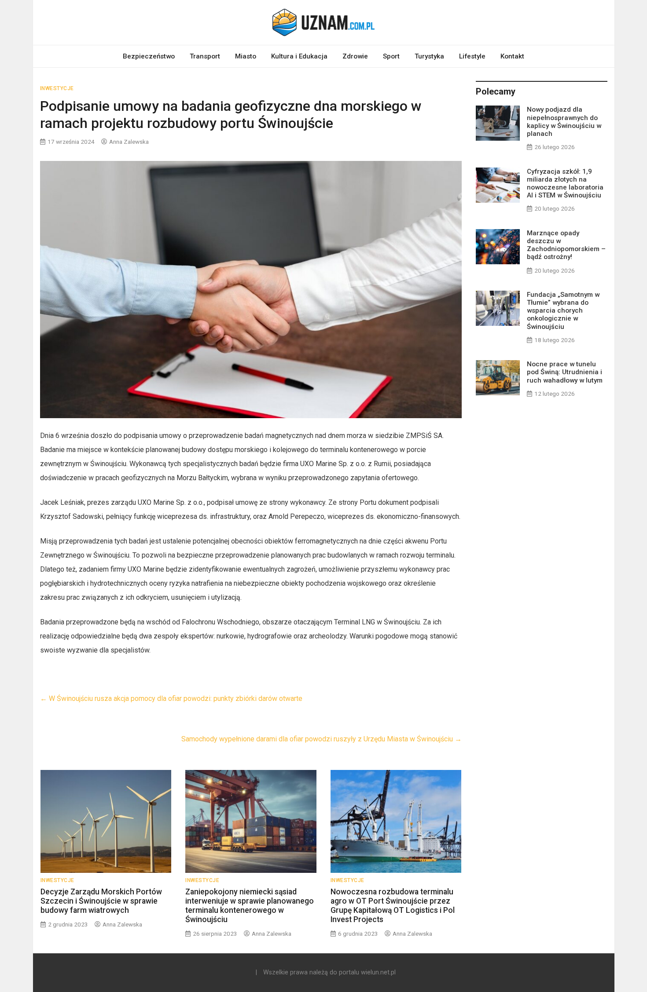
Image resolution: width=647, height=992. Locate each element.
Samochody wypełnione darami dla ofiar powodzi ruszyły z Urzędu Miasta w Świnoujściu (321, 739)
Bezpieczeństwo (149, 56)
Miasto (245, 56)
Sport (391, 56)
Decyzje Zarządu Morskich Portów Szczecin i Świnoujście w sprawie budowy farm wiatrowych (101, 901)
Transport (205, 56)
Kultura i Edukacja (299, 56)
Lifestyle (472, 56)
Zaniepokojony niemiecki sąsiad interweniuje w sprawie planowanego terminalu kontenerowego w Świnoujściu (249, 905)
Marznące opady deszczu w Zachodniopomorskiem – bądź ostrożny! (566, 245)
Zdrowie (355, 56)
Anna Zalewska (129, 141)
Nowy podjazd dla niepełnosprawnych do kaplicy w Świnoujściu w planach (564, 122)
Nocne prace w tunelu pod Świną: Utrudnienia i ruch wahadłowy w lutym (565, 372)
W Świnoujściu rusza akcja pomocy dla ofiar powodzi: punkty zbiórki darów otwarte (171, 698)
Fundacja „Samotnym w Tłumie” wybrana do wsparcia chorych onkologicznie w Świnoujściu (563, 311)
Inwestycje (57, 88)
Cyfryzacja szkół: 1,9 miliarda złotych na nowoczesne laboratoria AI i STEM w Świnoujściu (565, 184)
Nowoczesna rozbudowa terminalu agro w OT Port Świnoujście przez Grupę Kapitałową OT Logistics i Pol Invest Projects (393, 905)
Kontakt (512, 56)
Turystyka (429, 56)
